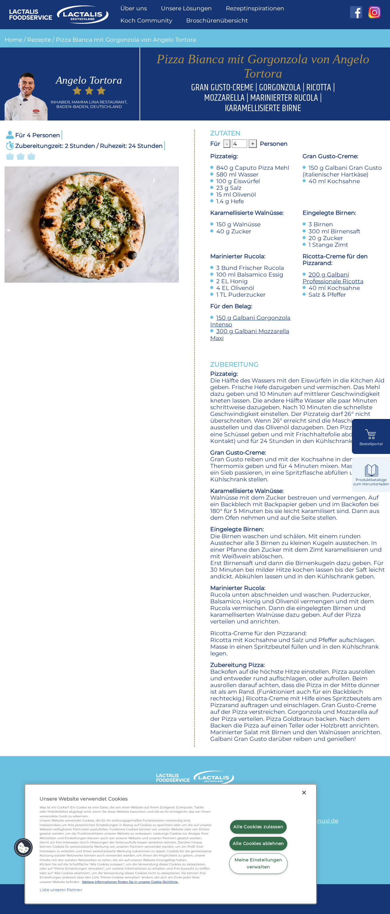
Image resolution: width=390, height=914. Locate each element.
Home (13, 39)
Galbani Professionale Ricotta (333, 278)
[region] (170, 844)
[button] (23, 847)
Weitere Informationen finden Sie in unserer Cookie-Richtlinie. (130, 882)
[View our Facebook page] (356, 12)
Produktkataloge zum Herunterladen (371, 482)
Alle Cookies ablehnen (258, 843)
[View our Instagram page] (371, 12)
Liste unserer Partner (61, 889)
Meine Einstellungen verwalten (258, 863)
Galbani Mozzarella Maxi (249, 334)
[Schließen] (304, 792)
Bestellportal (371, 444)
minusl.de (324, 820)
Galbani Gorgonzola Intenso (250, 321)
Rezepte (39, 39)
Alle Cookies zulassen (258, 826)
